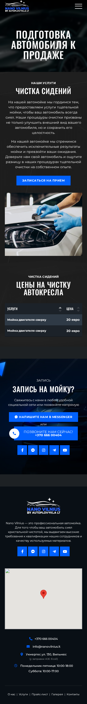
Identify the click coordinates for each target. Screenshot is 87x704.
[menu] (78, 6)
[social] (22, 450)
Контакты (73, 694)
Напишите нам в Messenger (45, 417)
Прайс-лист (40, 694)
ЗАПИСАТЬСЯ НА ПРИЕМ (43, 180)
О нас (11, 694)
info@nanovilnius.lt (46, 646)
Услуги (23, 694)
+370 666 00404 (46, 639)
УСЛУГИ (12, 308)
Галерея (57, 694)
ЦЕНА (69, 308)
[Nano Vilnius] (17, 6)
